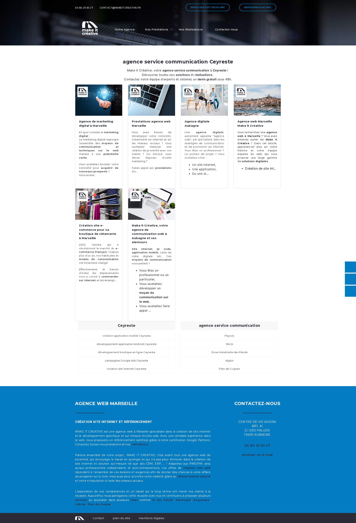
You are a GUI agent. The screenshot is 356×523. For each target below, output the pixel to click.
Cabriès (80, 504)
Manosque (183, 500)
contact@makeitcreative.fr (120, 7)
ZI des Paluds (163, 500)
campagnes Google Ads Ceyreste (126, 360)
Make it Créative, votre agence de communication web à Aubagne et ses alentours (150, 234)
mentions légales (151, 518)
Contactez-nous (226, 29)
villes (134, 500)
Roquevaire (201, 500)
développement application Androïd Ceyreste (126, 344)
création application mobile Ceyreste (126, 335)
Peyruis (229, 335)
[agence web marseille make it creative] (79, 518)
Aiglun (229, 360)
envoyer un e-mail (257, 455)
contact (98, 518)
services (81, 500)
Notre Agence (125, 29)
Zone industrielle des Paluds (229, 352)
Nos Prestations (156, 29)
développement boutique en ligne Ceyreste (126, 352)
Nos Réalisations (191, 29)
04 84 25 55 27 (84, 7)
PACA (229, 344)
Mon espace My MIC (257, 7)
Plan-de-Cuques (229, 368)
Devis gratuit (208, 7)
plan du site (121, 518)
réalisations (140, 444)
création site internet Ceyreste (126, 368)
